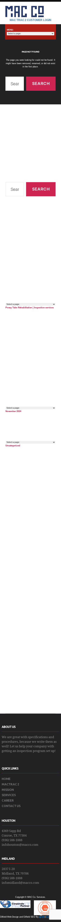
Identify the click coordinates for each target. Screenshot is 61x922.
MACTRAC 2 (10, 784)
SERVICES (9, 795)
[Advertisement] (30, 143)
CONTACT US (11, 806)
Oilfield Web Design (9, 917)
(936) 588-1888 (12, 840)
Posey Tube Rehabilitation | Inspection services (29, 307)
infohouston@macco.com (20, 845)
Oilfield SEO (29, 917)
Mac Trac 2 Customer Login (30, 20)
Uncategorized (12, 445)
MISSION (8, 789)
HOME (6, 778)
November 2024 (13, 411)
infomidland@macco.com (20, 883)
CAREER (8, 800)
